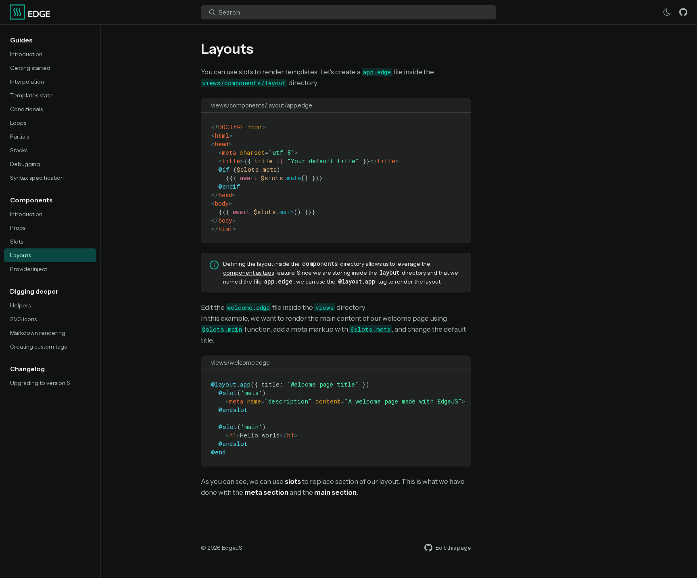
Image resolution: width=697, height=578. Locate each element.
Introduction (26, 54)
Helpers (20, 305)
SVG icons (23, 319)
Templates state (31, 95)
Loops (18, 122)
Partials (19, 136)
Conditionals (26, 109)
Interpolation (27, 81)
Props (17, 227)
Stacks (18, 150)
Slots (16, 241)
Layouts (20, 255)
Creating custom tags (38, 346)
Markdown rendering (37, 332)
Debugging (25, 164)
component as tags (248, 272)
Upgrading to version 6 (40, 383)
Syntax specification (37, 177)
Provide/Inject (28, 269)
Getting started (30, 67)
